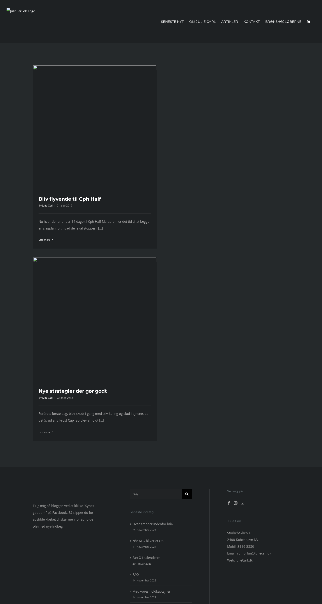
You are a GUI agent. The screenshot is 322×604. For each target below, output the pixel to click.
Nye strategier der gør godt (73, 391)
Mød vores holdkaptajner (151, 591)
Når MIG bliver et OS (148, 541)
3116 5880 (245, 546)
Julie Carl (47, 205)
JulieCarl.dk (244, 560)
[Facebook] (229, 503)
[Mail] (242, 503)
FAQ (136, 574)
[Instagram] (235, 503)
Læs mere (45, 240)
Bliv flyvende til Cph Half (70, 199)
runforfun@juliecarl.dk (254, 553)
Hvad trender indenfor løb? (153, 524)
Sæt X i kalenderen (147, 557)
